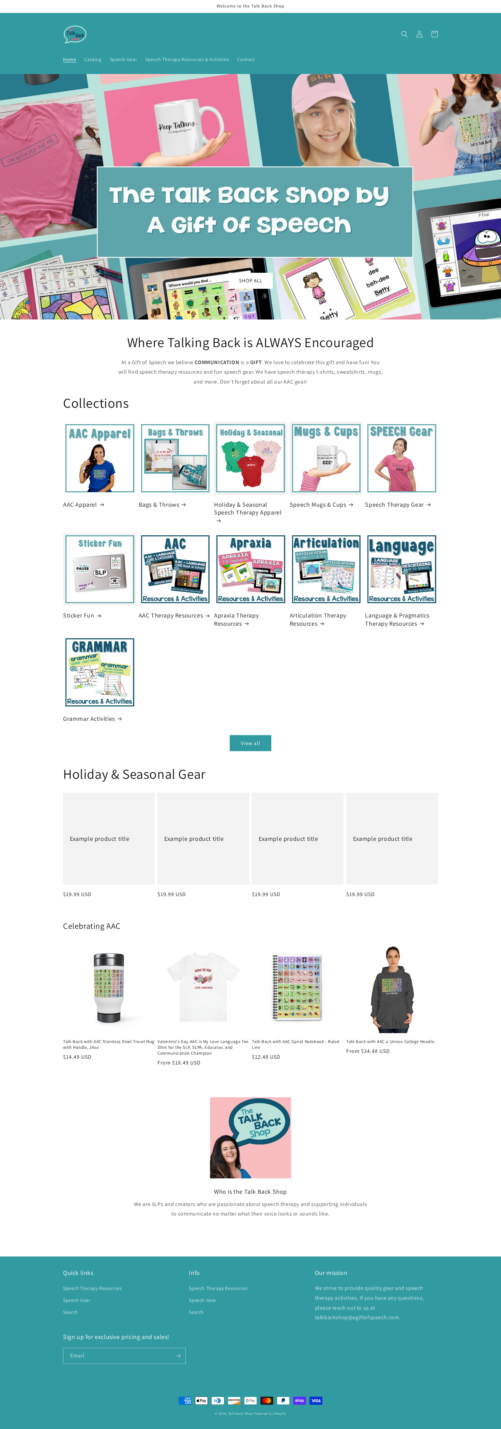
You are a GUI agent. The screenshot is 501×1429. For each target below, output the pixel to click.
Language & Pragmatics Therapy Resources (397, 619)
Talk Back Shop (240, 1413)
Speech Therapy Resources (92, 1288)
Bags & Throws (159, 504)
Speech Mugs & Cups (318, 504)
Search (70, 1312)
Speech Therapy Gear (394, 504)
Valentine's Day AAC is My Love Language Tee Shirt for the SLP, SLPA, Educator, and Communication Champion (202, 1047)
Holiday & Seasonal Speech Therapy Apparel (248, 508)
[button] (404, 34)
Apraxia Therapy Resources (236, 619)
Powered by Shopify (270, 1413)
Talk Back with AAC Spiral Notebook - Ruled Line (295, 1044)
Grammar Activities (89, 719)
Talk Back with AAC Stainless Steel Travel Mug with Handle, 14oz (109, 1044)
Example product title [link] (100, 839)
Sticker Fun (78, 615)
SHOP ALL (250, 280)
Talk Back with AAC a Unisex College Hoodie (390, 1041)
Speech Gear (77, 1300)
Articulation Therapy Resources (318, 619)
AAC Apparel (80, 504)
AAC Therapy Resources (171, 615)
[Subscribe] (177, 1356)
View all (250, 743)
